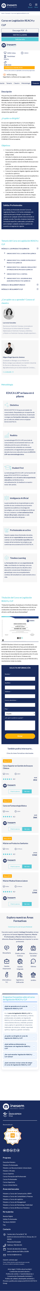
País (7, 709)
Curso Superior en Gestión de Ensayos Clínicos (18, 767)
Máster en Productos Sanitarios (15, 843)
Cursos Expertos (8, 1173)
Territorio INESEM (9, 1222)
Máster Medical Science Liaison (15, 881)
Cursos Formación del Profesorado (14, 1176)
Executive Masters (9, 1162)
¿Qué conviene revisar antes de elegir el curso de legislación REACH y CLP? (18, 1064)
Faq (4, 1225)
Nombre (8, 674)
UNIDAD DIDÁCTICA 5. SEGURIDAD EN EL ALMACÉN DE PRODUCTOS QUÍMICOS (19, 280)
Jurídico (33, 980)
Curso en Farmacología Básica (15, 806)
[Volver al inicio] (9, 5)
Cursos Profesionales (10, 1179)
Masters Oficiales (9, 1171)
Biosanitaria (7, 953)
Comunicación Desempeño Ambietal (19, 1276)
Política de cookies (12, 1274)
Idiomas (33, 966)
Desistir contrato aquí (10, 1260)
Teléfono (8, 691)
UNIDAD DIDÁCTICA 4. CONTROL (17, 274)
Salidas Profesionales (10, 1219)
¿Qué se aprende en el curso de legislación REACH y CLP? (16, 1007)
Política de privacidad (23, 1269)
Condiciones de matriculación (19, 1271)
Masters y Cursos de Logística (13, 1199)
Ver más (27, 791)
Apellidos (7, 683)
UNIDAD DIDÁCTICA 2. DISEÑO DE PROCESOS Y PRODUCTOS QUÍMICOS (21, 262)
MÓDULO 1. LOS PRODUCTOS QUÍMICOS (15, 249)
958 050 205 (18, 1245)
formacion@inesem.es (14, 1254)
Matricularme (20, 35)
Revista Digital (8, 1216)
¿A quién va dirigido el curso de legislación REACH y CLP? (16, 1037)
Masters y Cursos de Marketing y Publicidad (18, 1205)
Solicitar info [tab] (20, 39)
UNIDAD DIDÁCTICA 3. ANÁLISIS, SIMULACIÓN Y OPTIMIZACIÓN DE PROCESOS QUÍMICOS (22, 268)
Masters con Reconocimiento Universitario (17, 1168)
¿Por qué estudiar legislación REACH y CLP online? (18, 1055)
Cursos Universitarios (10, 1185)
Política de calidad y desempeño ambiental (19, 1278)
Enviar (20, 736)
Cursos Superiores (9, 1182)
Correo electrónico (11, 700)
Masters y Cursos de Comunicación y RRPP (17, 1193)
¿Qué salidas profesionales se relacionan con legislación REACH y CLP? (17, 1046)
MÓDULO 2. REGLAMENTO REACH (13, 285)
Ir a (7, 372)
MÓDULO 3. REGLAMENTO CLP (12, 289)
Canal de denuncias (26, 1274)
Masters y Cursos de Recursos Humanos (16, 1208)
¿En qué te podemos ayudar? (14, 718)
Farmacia (7, 13)
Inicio (2, 13)
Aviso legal (11, 1269)
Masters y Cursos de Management (14, 1202)
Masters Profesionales (10, 1165)
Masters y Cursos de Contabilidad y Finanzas (18, 1196)
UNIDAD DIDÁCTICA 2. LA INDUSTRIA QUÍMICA (21, 253)
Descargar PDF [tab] (18, 30)
